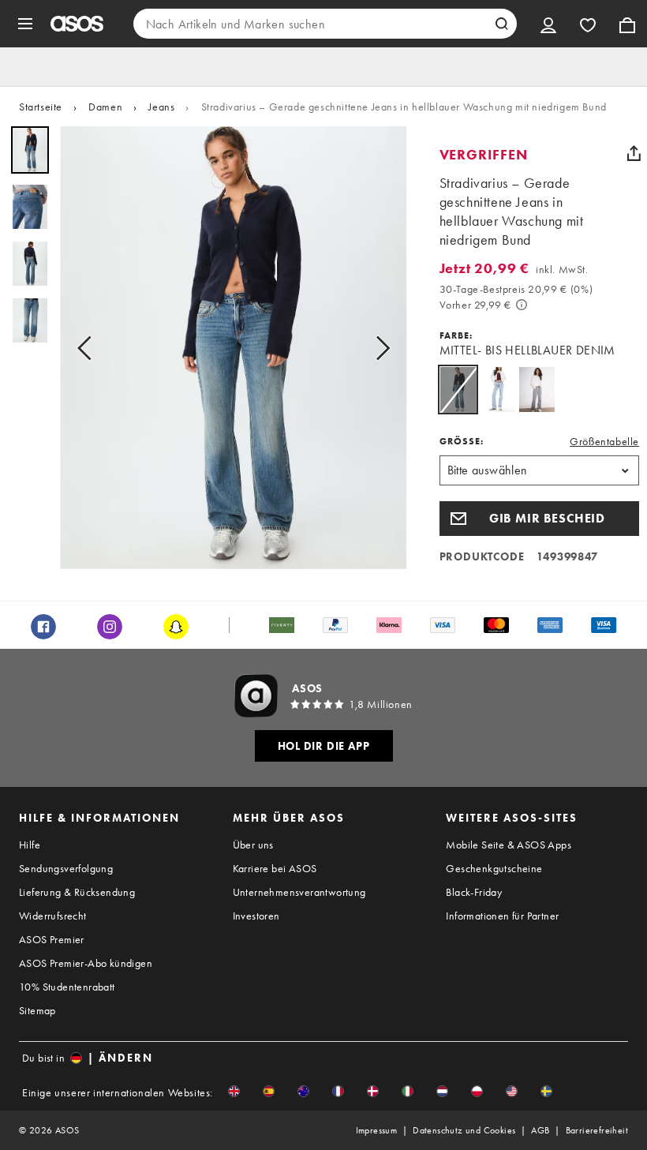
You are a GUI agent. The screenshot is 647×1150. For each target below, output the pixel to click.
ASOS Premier (51, 939)
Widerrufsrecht (53, 915)
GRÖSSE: (461, 441)
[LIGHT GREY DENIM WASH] (537, 389)
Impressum (377, 1130)
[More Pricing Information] (521, 304)
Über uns (253, 844)
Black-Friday (474, 892)
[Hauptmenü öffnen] (25, 23)
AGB (540, 1130)
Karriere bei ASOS (275, 868)
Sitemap (37, 1010)
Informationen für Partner (502, 915)
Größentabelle (604, 441)
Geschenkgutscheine (494, 868)
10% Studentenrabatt (67, 987)
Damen (105, 106)
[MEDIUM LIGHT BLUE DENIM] (497, 389)
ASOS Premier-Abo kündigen (85, 963)
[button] (539, 518)
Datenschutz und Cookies (464, 1130)
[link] (458, 389)
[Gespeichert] (588, 23)
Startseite (40, 106)
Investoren (256, 915)
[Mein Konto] (548, 23)
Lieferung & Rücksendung (77, 892)
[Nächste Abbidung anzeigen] (378, 347)
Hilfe (29, 844)
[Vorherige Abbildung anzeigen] (89, 347)
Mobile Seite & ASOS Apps (508, 844)
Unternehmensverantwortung (299, 892)
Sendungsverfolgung (66, 868)
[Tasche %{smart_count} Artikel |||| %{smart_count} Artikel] (627, 23)
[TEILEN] (633, 153)
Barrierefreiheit (597, 1130)
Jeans (161, 106)
